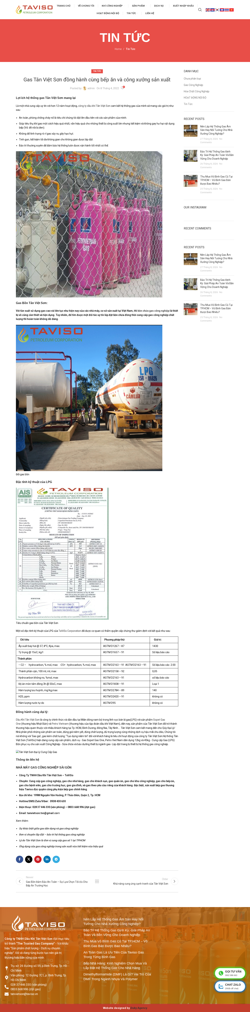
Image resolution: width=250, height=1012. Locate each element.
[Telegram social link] (56, 859)
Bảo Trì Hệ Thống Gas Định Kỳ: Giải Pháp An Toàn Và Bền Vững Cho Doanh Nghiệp (217, 155)
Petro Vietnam (60, 723)
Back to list (97, 881)
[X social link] (28, 859)
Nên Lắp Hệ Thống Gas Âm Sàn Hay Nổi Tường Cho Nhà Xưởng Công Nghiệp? (216, 130)
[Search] (200, 9)
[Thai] (227, 9)
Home (118, 49)
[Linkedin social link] (47, 859)
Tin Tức (130, 49)
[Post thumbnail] (190, 134)
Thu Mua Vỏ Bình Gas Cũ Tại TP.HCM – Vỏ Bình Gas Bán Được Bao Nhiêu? (216, 180)
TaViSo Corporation (70, 630)
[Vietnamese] (231, 9)
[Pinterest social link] (38, 859)
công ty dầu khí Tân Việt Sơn (94, 105)
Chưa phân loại (192, 78)
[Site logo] (34, 9)
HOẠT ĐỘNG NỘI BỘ (195, 97)
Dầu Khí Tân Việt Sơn (28, 719)
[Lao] (222, 9)
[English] (208, 9)
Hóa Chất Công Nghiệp (196, 91)
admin (91, 88)
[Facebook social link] (19, 859)
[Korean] (217, 9)
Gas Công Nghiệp (193, 85)
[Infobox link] (125, 1008)
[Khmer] (212, 9)
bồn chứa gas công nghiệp (153, 310)
